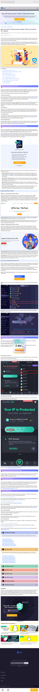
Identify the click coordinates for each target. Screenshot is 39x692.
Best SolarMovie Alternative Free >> (8, 540)
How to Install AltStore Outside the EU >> (9, 558)
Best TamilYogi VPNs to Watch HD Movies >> (9, 545)
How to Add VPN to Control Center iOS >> (9, 561)
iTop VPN (9, 133)
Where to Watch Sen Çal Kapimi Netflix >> (9, 544)
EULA (8, 686)
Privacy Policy (3, 686)
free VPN (14, 175)
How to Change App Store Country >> (8, 555)
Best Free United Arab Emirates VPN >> (15, 467)
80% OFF (34, 690)
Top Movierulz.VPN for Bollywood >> (8, 541)
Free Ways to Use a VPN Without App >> (8, 557)
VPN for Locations (4, 636)
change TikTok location (18, 502)
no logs (18, 499)
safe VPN (31, 116)
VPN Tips (21, 636)
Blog (5, 26)
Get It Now (19, 349)
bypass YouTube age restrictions (8, 488)
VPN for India (32, 507)
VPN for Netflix (27, 528)
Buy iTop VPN (19, 19)
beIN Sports (5, 529)
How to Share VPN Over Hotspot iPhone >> (9, 562)
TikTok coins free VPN (16, 123)
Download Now (19, 21)
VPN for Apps (9, 26)
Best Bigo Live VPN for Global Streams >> (9, 559)
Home (2, 26)
